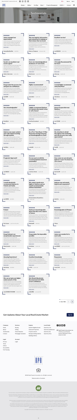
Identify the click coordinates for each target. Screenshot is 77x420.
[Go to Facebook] (20, 1)
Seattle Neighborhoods (34, 327)
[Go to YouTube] (25, 1)
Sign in (73, 1)
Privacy (5, 341)
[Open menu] (74, 5)
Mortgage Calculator (20, 333)
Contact (69, 5)
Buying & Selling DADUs (35, 333)
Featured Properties (34, 329)
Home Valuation (19, 331)
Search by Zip (47, 331)
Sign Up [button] (70, 314)
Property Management (52, 5)
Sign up (68, 1)
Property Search (33, 331)
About (41, 5)
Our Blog (36, 5)
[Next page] (72, 301)
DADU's (62, 5)
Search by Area (47, 333)
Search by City (47, 327)
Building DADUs (33, 335)
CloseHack (42, 378)
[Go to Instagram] (22, 1)
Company (5, 325)
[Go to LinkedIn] (28, 1)
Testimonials (6, 331)
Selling (29, 5)
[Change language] (63, 1)
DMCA (4, 345)
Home (4, 327)
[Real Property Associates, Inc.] (38, 360)
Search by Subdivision (49, 329)
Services (17, 325)
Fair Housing (6, 349)
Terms (4, 343)
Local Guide (47, 325)
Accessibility (6, 347)
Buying (22, 5)
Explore (31, 325)
